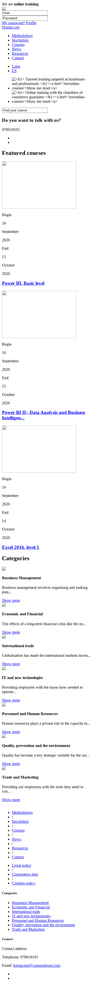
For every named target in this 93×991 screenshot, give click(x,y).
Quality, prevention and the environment (43, 925)
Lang (16, 66)
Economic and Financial (31, 907)
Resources (20, 53)
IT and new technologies (31, 916)
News (16, 49)
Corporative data (25, 874)
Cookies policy (23, 883)
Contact (18, 58)
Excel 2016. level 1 (20, 547)
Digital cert (10, 27)
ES (14, 71)
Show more (11, 600)
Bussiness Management (30, 903)
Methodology (22, 36)
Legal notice (21, 865)
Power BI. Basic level (23, 283)
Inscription (20, 40)
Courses (18, 44)
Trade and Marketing (28, 929)
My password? (13, 23)
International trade (26, 911)
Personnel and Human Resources (38, 920)
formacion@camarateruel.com (36, 965)
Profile (31, 23)
